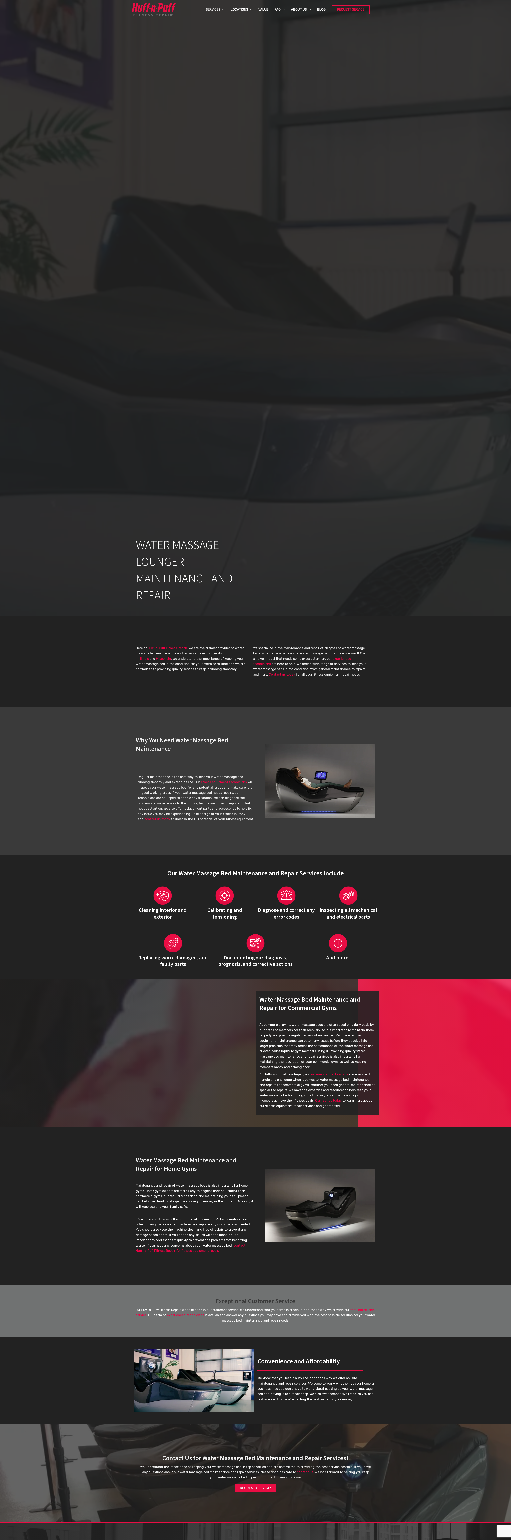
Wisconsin (163, 659)
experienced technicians (329, 1074)
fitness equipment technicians (224, 782)
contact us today (157, 819)
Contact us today (282, 674)
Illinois (144, 659)
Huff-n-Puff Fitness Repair (167, 648)
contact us (305, 1472)
